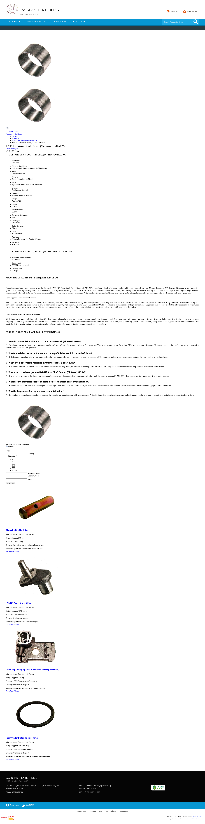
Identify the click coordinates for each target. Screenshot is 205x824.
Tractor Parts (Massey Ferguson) (24, 140)
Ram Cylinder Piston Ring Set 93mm (22, 738)
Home (14, 136)
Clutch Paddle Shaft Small (17, 530)
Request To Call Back (14, 134)
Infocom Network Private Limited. (192, 819)
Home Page (14, 22)
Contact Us (79, 22)
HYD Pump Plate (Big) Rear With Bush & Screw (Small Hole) (32, 670)
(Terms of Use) (197, 816)
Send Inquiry (14, 131)
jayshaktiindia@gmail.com (89, 792)
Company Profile (36, 22)
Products (15, 138)
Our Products (59, 22)
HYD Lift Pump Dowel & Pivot (19, 603)
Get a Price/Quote (12, 149)
